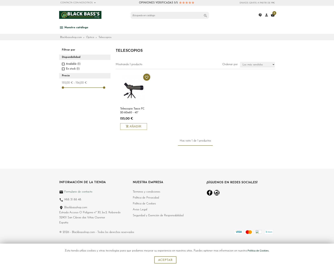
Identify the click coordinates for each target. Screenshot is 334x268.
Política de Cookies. (258, 250)
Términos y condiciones (146, 191)
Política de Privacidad (146, 197)
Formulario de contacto (75, 191)
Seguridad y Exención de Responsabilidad (158, 215)
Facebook (209, 193)
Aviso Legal (140, 209)
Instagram (217, 193)
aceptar (165, 260)
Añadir (133, 126)
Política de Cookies (144, 203)
